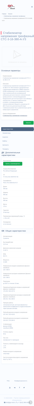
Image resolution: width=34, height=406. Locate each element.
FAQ (8, 381)
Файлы (4, 141)
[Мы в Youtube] (11, 387)
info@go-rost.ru (10, 402)
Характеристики (7, 129)
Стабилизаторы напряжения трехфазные (15, 115)
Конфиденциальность (20, 381)
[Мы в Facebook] (21, 387)
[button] (30, 402)
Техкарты (5, 149)
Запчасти (5, 145)
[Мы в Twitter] (24, 387)
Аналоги (5, 137)
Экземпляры (6, 133)
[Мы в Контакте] (16, 387)
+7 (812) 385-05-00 (23, 402)
